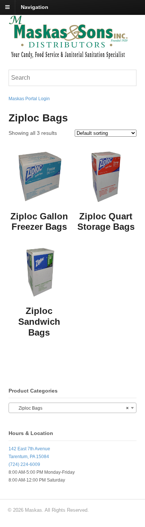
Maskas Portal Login (29, 98)
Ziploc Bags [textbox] (70, 408)
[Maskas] (68, 55)
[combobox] (73, 408)
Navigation (34, 7)
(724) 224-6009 (24, 464)
